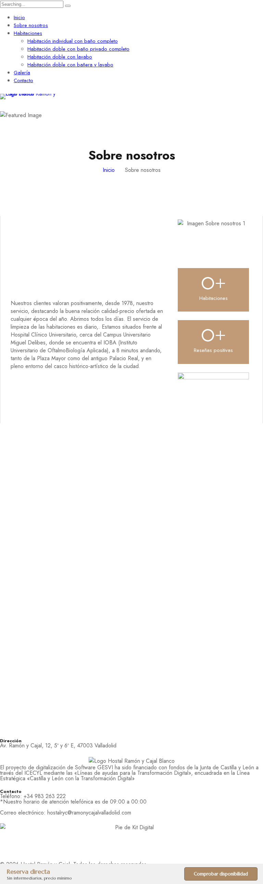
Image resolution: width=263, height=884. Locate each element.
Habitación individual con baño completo (72, 41)
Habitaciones (28, 33)
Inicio (19, 17)
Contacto (23, 80)
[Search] (68, 6)
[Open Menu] (259, 96)
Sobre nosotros (31, 25)
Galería (22, 72)
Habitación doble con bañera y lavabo (70, 64)
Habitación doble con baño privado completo (78, 49)
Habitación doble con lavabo (59, 57)
